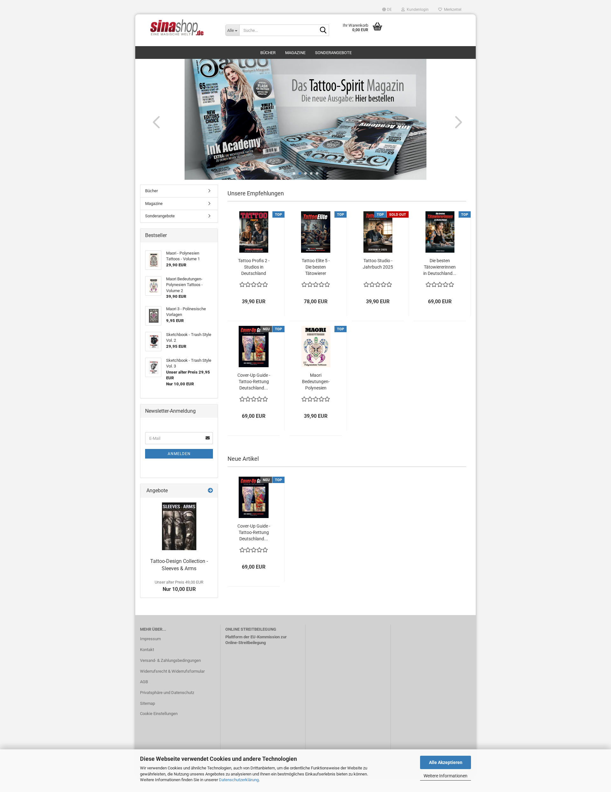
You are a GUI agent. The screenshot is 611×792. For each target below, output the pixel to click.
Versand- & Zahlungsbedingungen (170, 660)
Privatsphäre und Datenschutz (167, 692)
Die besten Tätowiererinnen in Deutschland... (439, 267)
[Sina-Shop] (178, 27)
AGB (144, 681)
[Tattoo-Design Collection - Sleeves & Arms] (179, 526)
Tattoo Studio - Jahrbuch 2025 (378, 264)
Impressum (150, 638)
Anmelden (179, 454)
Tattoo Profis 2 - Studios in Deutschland (254, 267)
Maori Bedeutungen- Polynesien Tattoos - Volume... (316, 382)
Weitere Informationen (445, 775)
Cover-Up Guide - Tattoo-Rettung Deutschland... (253, 381)
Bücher (268, 52)
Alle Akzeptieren (445, 762)
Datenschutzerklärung (239, 779)
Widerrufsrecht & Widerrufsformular (172, 671)
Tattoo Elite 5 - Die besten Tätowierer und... (316, 267)
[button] (387, 9)
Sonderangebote (333, 52)
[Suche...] (323, 30)
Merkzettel (451, 9)
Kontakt (147, 649)
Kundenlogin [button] (417, 9)
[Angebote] (210, 490)
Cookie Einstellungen (159, 713)
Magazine (295, 52)
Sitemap (147, 703)
